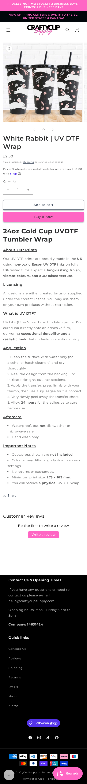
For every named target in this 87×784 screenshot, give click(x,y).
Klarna (13, 706)
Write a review (43, 535)
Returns (14, 677)
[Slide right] (52, 129)
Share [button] (11, 495)
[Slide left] (34, 129)
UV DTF (14, 687)
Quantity (9, 181)
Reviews (14, 658)
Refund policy (51, 772)
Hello (12, 696)
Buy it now (43, 217)
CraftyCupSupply (26, 772)
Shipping (28, 162)
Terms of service (33, 778)
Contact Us (17, 649)
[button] (8, 30)
